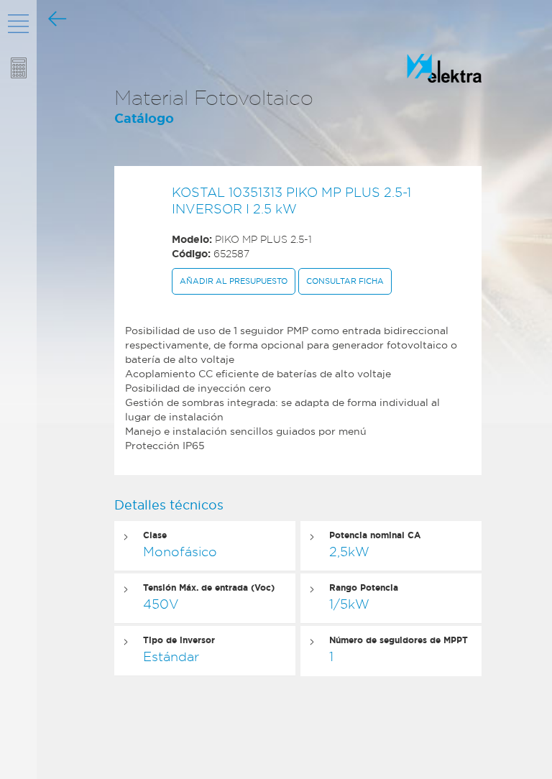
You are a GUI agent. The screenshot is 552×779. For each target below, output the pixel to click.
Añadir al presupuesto (234, 281)
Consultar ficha (345, 281)
